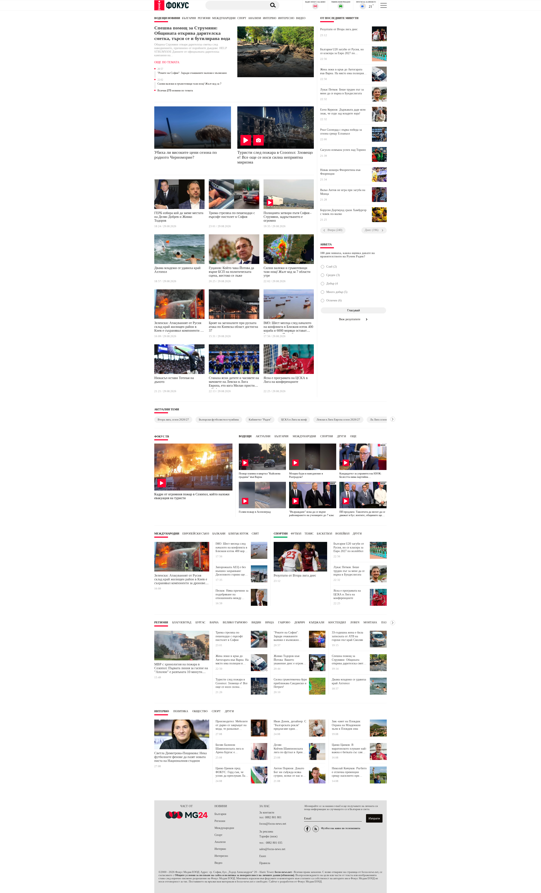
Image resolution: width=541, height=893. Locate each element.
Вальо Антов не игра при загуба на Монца (342, 191)
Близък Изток (238, 533)
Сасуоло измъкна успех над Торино (343, 149)
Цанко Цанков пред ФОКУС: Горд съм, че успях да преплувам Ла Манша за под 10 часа (230, 772)
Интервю (269, 18)
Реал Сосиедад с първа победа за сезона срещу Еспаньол (341, 131)
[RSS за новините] (316, 829)
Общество (200, 711)
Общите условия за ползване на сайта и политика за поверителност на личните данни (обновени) (234, 875)
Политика (180, 711)
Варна (214, 622)
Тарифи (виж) (268, 836)
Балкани (218, 533)
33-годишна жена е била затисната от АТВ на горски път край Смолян (347, 636)
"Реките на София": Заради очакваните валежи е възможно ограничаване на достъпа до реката (192, 73)
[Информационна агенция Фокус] (307, 829)
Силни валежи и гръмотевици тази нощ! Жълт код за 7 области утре (189, 84)
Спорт (241, 18)
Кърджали (316, 622)
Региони (204, 18)
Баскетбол (324, 533)
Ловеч (354, 622)
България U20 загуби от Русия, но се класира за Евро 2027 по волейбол (342, 51)
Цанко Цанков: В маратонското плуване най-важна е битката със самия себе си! (349, 748)
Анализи (254, 18)
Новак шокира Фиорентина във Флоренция (340, 171)
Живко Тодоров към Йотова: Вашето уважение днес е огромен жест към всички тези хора (290, 659)
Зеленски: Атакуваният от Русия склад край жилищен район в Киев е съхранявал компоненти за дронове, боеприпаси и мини (178, 327)
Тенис (309, 533)
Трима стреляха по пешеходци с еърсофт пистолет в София (232, 214)
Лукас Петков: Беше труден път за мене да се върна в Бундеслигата (342, 91)
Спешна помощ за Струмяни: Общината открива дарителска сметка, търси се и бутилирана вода (192, 33)
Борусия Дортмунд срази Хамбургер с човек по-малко (343, 212)
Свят (255, 533)
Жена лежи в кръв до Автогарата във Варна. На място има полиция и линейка (343, 71)
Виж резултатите (350, 319)
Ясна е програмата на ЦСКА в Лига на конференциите (286, 379)
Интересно (286, 18)
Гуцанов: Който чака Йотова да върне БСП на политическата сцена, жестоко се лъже (231, 271)
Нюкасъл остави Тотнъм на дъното (174, 379)
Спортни (326, 436)
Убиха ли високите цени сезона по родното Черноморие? (185, 154)
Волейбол (342, 533)
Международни (223, 18)
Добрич (299, 622)
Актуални (263, 436)
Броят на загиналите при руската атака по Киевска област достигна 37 (233, 326)
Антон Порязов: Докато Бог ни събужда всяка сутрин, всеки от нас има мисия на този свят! (290, 772)
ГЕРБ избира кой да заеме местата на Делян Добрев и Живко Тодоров (178, 216)
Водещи (245, 436)
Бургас (200, 622)
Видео (300, 18)
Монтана (370, 622)
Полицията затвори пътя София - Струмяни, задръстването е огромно (287, 216)
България (189, 18)
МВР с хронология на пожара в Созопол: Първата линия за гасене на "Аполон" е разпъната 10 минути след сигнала (181, 668)
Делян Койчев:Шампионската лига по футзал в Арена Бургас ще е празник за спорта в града (289, 748)
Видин (256, 622)
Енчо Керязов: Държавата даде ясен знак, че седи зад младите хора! (343, 111)
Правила (264, 863)
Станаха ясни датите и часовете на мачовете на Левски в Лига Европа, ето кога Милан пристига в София (234, 382)
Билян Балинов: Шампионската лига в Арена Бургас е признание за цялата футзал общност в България (230, 748)
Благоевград (181, 622)
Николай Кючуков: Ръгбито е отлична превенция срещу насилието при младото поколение (349, 772)
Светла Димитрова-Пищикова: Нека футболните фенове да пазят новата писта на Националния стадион (180, 756)
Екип (262, 856)
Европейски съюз (195, 533)
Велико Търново (235, 622)
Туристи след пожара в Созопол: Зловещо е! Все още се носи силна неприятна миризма (275, 157)
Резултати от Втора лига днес (339, 29)
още (353, 436)
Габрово (284, 622)
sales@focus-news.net (272, 849)
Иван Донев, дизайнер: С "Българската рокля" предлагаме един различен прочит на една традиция (290, 725)
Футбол (296, 533)
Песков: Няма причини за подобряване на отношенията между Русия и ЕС (232, 594)
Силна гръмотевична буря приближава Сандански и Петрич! (290, 683)
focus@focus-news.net (272, 823)
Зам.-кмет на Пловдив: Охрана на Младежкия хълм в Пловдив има (346, 725)
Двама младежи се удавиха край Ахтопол (177, 269)
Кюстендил (337, 622)
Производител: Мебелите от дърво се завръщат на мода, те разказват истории (232, 725)
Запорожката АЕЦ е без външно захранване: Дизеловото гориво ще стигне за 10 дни (231, 571)
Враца (269, 622)
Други (341, 436)
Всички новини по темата (175, 90)
